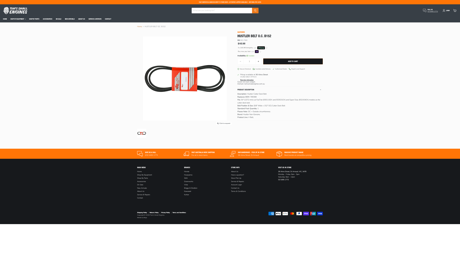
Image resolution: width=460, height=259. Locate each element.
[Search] (255, 10)
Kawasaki (187, 191)
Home (5, 19)
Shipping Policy (142, 212)
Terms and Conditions (179, 212)
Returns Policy (154, 212)
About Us (81, 19)
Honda (186, 171)
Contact (108, 19)
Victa (186, 185)
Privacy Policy (165, 212)
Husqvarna (188, 175)
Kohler (186, 195)
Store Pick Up (236, 178)
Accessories (47, 19)
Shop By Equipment (17, 19)
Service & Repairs (95, 19)
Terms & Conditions (238, 191)
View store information (247, 80)
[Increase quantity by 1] (259, 61)
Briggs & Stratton (190, 188)
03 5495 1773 (433, 11)
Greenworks (188, 181)
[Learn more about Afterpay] (266, 48)
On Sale (58, 19)
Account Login (236, 185)
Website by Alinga (142, 217)
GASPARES (241, 32)
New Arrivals (70, 19)
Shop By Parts (34, 19)
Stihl (186, 178)
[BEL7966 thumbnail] (141, 133)
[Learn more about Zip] (260, 51)
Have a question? (237, 175)
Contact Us (235, 188)
